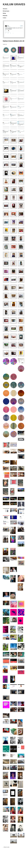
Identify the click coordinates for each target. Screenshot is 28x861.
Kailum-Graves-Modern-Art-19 (13, 41)
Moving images (6, 11)
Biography (5, 15)
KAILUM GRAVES (14, 4)
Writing (4, 13)
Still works (5, 8)
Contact (4, 17)
